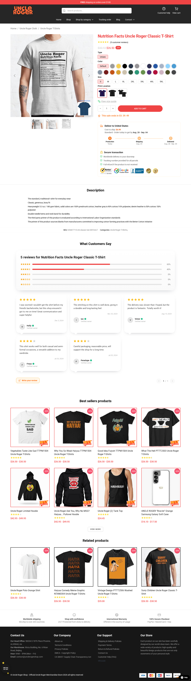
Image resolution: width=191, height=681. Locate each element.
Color (100, 61)
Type (100, 52)
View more (95, 529)
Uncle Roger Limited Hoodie (24, 511)
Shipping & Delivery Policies (109, 641)
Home (13, 28)
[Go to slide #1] (37, 124)
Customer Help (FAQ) (107, 657)
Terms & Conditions (63, 645)
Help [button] (186, 677)
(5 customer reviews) (119, 42)
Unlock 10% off (5, 668)
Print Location (104, 86)
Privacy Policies (61, 649)
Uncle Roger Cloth (28, 28)
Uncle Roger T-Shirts (50, 28)
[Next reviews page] (172, 381)
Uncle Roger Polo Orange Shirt (25, 590)
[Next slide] (89, 76)
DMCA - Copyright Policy (65, 653)
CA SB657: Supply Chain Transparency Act (73, 657)
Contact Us (103, 653)
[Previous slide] (15, 76)
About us (59, 641)
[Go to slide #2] (52, 124)
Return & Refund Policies (108, 649)
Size (100, 77)
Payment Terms (105, 645)
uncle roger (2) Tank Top (110, 511)
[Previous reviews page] (158, 381)
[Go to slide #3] (66, 124)
